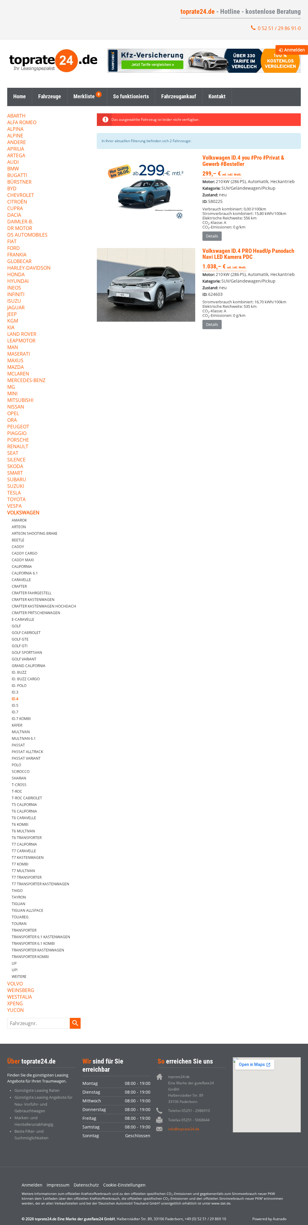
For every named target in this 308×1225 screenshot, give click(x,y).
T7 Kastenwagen (28, 857)
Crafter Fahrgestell (31, 593)
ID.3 (15, 692)
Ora (12, 420)
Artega (16, 156)
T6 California (24, 811)
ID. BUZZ (19, 672)
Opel (13, 414)
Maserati (18, 354)
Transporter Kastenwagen (38, 950)
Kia (10, 328)
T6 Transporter (27, 837)
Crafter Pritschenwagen (36, 612)
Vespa (14, 506)
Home (19, 96)
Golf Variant (24, 659)
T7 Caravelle (24, 850)
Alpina (15, 129)
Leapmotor (21, 341)
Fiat (12, 242)
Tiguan (18, 903)
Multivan (21, 731)
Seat (12, 453)
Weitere (19, 976)
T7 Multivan (23, 870)
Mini (12, 394)
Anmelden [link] (294, 50)
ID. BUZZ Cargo (26, 678)
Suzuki (15, 486)
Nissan (15, 407)
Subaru (16, 480)
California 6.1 (25, 573)
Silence (16, 460)
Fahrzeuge (49, 96)
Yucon (15, 1010)
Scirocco (20, 771)
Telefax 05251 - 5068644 (189, 1119)
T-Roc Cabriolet (27, 798)
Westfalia (19, 997)
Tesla (14, 493)
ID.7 (15, 712)
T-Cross (19, 784)
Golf (16, 626)
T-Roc (17, 791)
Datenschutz (86, 1185)
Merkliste (84, 96)
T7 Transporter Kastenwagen (40, 884)
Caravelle (21, 579)
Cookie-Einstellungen (124, 1185)
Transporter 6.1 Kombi (33, 943)
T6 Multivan (23, 831)
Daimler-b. (20, 222)
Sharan (19, 778)
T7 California (24, 844)
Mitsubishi (20, 400)
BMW (13, 169)
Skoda (15, 467)
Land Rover (21, 334)
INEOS (14, 288)
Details (212, 236)
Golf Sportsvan (27, 652)
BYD (12, 189)
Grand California (28, 665)
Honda (16, 275)
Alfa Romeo (21, 123)
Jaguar (16, 308)
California (22, 566)
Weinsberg (20, 991)
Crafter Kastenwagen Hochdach (44, 606)
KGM (12, 321)
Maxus (15, 361)
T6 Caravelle (24, 817)
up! (14, 969)
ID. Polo (19, 685)
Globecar (19, 262)
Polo (16, 764)
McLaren (18, 374)
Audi (13, 162)
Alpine (15, 136)
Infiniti (15, 295)
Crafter (19, 586)
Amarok (19, 520)
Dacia (14, 215)
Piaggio (16, 433)
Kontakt (217, 96)
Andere (16, 142)
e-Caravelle (23, 619)
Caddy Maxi (23, 559)
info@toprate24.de (183, 1129)
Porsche (18, 440)
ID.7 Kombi (21, 718)
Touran (19, 923)
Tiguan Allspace (27, 910)
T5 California (24, 804)
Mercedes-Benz (26, 381)
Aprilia (15, 149)
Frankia (16, 255)
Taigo (17, 890)
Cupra (15, 209)
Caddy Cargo (24, 553)
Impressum (58, 1185)
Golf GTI (19, 645)
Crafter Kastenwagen (33, 599)
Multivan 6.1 (24, 738)
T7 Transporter (27, 877)
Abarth (16, 116)
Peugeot (18, 427)
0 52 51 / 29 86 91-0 (279, 28)
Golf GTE (20, 639)
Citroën (17, 202)
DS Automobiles (27, 235)
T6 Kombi (20, 824)
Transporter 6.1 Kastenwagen (41, 936)
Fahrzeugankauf (178, 96)
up (14, 963)
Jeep (12, 314)
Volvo (15, 984)
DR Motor (19, 228)
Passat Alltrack (27, 751)
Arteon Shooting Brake (34, 533)
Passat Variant (26, 758)
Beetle (18, 540)
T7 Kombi (20, 864)
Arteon (19, 526)
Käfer (17, 725)
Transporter (24, 930)
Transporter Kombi (30, 956)
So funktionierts (131, 96)
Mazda (15, 367)
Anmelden (32, 1185)
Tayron (19, 897)
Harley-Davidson (29, 268)
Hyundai (18, 281)
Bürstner (19, 182)
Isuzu (14, 301)
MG (11, 387)
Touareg (20, 917)
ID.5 (15, 705)
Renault (17, 447)
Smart (15, 473)
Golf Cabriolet (26, 632)
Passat (18, 745)
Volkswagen (23, 513)
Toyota (16, 500)
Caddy (18, 546)
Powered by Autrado (269, 1218)
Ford (13, 248)
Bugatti (17, 176)
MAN (12, 348)
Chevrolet (20, 195)
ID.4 (15, 698)
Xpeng (15, 1004)
